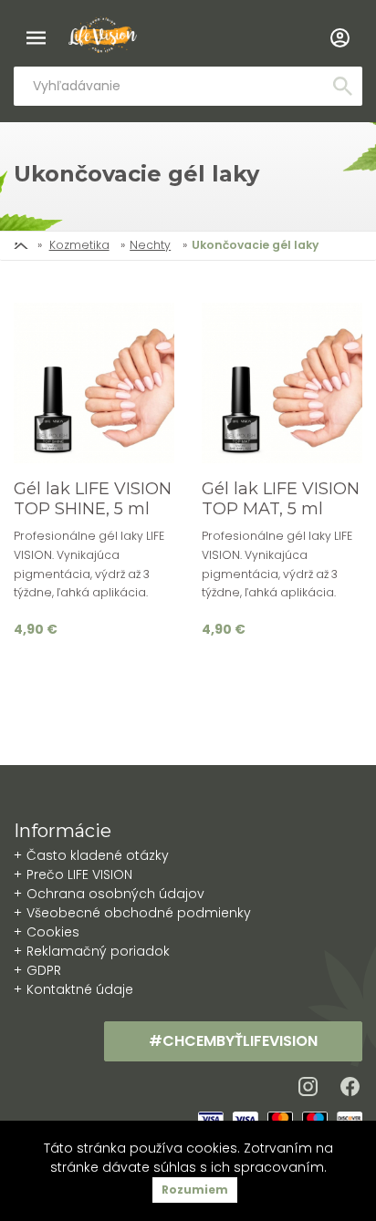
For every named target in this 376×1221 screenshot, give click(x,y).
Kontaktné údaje (79, 989)
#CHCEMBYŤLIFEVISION (233, 1040)
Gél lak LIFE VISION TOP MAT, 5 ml (281, 499)
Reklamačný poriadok (98, 951)
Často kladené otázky (97, 855)
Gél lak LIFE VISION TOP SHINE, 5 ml (93, 499)
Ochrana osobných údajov (115, 894)
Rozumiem (195, 1189)
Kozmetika (79, 245)
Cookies (52, 932)
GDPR (43, 970)
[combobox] (188, 87)
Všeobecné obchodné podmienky (138, 913)
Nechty (150, 245)
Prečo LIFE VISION (79, 874)
